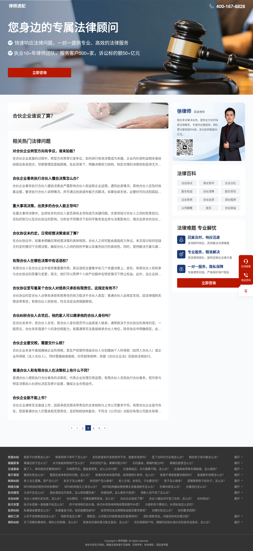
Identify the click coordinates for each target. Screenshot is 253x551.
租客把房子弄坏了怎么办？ (72, 457)
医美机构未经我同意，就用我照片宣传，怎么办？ (125, 475)
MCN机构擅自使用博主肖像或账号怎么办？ (129, 486)
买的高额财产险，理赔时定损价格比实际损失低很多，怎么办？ (172, 522)
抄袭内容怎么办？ (171, 486)
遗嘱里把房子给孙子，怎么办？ (206, 481)
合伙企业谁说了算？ (132, 498)
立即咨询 (39, 72)
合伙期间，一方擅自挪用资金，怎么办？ (91, 498)
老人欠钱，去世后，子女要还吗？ (139, 481)
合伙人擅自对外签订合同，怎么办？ (171, 498)
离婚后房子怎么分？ (36, 463)
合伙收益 (230, 208)
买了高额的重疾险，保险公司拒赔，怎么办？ (51, 522)
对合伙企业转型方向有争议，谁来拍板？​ (45, 150)
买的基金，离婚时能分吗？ (149, 463)
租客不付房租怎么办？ (37, 457)
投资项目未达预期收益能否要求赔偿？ (124, 510)
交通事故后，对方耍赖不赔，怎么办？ (146, 469)
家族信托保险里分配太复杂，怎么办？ (106, 522)
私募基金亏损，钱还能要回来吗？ (76, 510)
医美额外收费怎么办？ (211, 475)
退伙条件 (208, 183)
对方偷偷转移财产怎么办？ (69, 463)
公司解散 (187, 208)
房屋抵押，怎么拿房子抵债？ (119, 492)
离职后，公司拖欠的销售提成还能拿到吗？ (113, 516)
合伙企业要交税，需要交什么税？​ (39, 342)
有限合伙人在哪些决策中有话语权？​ (41, 260)
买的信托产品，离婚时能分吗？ (109, 463)
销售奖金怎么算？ (72, 516)
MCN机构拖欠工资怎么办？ (81, 486)
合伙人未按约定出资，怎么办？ (43, 498)
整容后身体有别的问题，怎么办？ (70, 475)
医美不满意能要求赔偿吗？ (176, 475)
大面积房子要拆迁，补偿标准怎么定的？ (170, 504)
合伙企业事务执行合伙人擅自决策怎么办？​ (46, 178)
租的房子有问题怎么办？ (204, 457)
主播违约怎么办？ (197, 486)
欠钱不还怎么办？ (35, 492)
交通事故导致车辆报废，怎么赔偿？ (196, 469)
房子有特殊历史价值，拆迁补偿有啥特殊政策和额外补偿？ (105, 504)
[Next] (105, 428)
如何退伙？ (204, 498)
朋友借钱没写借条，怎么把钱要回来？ (73, 492)
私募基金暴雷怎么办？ (37, 510)
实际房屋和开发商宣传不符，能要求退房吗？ (120, 457)
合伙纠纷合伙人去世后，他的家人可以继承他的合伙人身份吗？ (62, 315)
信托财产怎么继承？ (102, 481)
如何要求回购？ (187, 510)
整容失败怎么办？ (35, 475)
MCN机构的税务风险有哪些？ (42, 486)
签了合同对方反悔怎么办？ (168, 457)
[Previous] (71, 428)
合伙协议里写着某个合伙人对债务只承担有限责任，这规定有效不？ (66, 288)
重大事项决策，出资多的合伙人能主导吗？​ (46, 205)
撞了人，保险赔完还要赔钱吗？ (43, 469)
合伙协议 (187, 183)
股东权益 (187, 191)
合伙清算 (208, 191)
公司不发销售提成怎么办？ (40, 516)
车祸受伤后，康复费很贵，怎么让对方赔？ (92, 469)
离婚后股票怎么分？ (182, 463)
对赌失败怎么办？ (163, 510)
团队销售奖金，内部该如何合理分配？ (167, 516)
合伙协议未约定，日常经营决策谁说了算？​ (46, 233)
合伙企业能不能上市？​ (30, 397)
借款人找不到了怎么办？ (156, 492)
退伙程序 (230, 199)
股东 (208, 208)
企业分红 (230, 183)
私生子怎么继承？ (75, 481)
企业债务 (187, 199)
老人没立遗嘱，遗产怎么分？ (42, 481)
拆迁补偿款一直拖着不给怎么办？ (44, 504)
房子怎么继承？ (173, 481)
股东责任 (230, 191)
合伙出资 (208, 199)
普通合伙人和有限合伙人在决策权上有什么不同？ (52, 370)
